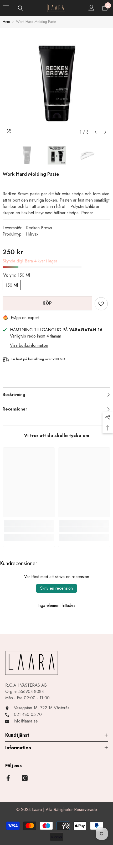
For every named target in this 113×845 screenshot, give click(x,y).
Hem (6, 21)
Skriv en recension (56, 588)
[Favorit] (101, 303)
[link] (29, 529)
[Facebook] (8, 778)
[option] (56, 82)
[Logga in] (91, 8)
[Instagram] (24, 778)
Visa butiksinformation (29, 345)
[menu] (6, 8)
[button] (95, 132)
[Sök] (20, 8)
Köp (47, 303)
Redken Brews (39, 228)
